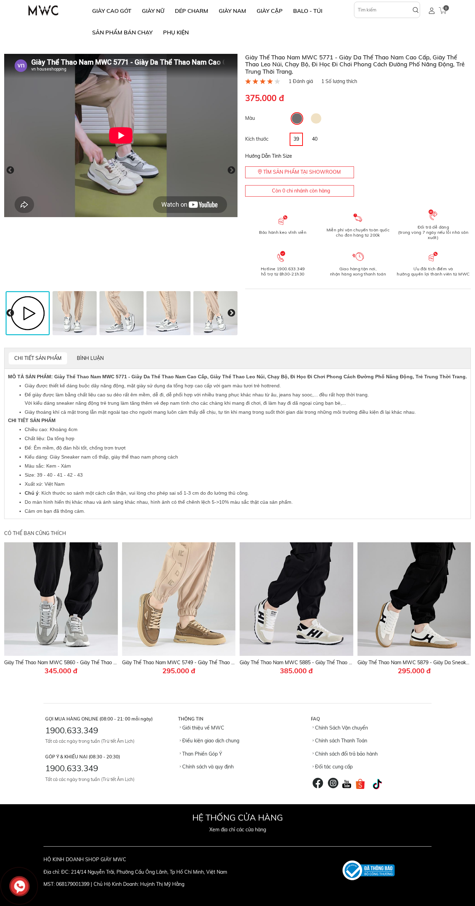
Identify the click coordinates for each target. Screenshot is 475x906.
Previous (10, 170)
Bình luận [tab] (90, 358)
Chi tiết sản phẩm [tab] (38, 358)
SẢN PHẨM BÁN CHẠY (122, 32)
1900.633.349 (71, 730)
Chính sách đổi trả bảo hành (346, 754)
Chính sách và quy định (207, 767)
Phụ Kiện (176, 32)
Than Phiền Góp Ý (201, 754)
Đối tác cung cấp (333, 767)
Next (231, 170)
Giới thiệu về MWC (202, 728)
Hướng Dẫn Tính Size (268, 156)
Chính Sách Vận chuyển (341, 728)
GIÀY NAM (232, 10)
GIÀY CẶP (270, 10)
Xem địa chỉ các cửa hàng (237, 829)
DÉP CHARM (191, 10)
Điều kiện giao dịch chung (210, 741)
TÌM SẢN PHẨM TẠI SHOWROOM (301, 172)
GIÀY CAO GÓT (111, 10)
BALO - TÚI (307, 10)
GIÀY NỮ (153, 10)
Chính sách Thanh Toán (340, 741)
